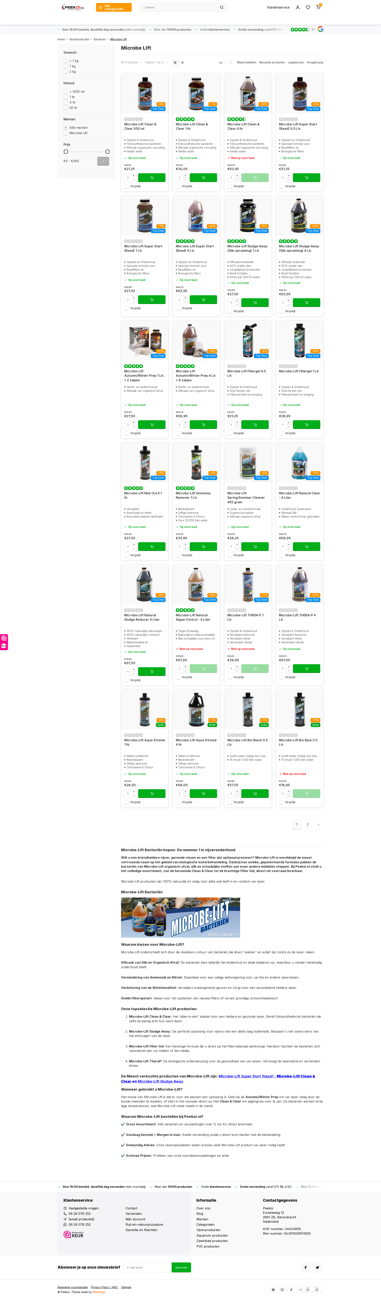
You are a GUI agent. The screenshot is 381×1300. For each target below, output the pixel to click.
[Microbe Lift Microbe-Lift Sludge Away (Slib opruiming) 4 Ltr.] (299, 215)
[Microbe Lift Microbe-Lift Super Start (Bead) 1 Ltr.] (144, 215)
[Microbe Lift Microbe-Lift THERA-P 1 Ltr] (248, 584)
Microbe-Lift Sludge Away (160, 1081)
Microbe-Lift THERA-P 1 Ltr (245, 617)
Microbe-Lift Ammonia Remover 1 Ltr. (193, 495)
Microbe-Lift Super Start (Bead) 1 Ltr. (143, 248)
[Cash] (291, 1290)
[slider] (66, 152)
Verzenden (134, 1214)
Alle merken (78, 128)
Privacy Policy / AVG (104, 1287)
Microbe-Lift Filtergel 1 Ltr (299, 371)
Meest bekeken (246, 62)
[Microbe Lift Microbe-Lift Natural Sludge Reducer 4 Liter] (144, 584)
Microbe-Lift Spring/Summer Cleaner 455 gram (246, 497)
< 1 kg (73, 61)
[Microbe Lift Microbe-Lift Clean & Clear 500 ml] (144, 93)
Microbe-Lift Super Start (240, 1076)
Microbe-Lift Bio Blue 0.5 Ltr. (298, 742)
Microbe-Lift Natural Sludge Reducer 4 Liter (142, 617)
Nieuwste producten (272, 62)
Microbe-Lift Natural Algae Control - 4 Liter (193, 617)
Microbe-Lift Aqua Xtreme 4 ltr (196, 742)
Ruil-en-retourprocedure (144, 1224)
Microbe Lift (118, 39)
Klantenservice (278, 7)
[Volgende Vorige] (318, 824)
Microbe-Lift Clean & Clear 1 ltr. (192, 126)
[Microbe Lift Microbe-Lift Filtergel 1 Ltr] (299, 340)
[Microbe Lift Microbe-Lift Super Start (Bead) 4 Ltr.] (196, 215)
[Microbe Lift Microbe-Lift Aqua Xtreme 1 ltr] (144, 709)
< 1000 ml (76, 92)
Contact (131, 1208)
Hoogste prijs (315, 62)
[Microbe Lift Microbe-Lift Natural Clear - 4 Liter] (299, 462)
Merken (202, 1219)
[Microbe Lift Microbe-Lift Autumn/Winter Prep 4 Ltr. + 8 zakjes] (196, 340)
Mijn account (135, 1219)
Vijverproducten (79, 39)
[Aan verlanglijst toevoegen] (162, 80)
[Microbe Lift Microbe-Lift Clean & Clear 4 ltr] (248, 93)
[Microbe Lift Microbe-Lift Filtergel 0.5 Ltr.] (248, 340)
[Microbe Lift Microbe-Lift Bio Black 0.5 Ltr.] (248, 709)
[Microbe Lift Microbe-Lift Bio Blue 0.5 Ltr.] (299, 709)
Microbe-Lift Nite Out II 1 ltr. (143, 495)
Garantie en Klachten (141, 1230)
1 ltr (72, 97)
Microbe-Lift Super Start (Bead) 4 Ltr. (195, 248)
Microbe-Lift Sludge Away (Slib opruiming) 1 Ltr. (247, 248)
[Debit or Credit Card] (319, 1290)
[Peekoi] (74, 7)
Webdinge (99, 1292)
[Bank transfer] (300, 1290)
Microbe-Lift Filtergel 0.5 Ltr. (246, 373)
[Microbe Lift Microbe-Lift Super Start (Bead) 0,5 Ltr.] (299, 93)
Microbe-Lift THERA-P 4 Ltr (297, 617)
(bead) (267, 1076)
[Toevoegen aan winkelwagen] (151, 177)
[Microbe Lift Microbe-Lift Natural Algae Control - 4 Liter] (196, 584)
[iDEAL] (273, 1290)
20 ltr (73, 108)
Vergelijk (135, 186)
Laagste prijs (296, 62)
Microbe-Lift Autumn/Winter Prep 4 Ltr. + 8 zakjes (196, 375)
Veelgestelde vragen (84, 1208)
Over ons (203, 1208)
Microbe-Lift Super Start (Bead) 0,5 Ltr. (298, 126)
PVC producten (207, 1246)
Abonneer (181, 1267)
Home (61, 39)
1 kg (72, 66)
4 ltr (72, 102)
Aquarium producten (212, 1235)
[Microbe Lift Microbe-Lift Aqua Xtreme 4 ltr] (196, 709)
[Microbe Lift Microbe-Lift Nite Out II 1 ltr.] (144, 462)
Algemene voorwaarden (73, 1287)
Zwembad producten (212, 1241)
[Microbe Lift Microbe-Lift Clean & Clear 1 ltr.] (196, 93)
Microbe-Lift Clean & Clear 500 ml (140, 126)
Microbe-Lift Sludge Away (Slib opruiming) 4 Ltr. (299, 248)
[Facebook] (306, 1267)
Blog (199, 1214)
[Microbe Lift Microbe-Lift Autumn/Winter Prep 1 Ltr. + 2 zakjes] (144, 340)
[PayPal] (310, 1290)
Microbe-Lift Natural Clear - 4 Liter (299, 495)
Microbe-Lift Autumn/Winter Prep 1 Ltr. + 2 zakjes (144, 375)
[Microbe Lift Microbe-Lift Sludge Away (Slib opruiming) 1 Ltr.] (248, 215)
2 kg (72, 72)
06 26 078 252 (80, 1214)
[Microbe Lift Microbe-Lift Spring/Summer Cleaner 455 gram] (248, 462)
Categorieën (205, 1224)
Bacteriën (100, 39)
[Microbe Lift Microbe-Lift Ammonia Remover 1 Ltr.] (196, 462)
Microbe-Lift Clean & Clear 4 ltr (243, 126)
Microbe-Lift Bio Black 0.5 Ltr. (247, 742)
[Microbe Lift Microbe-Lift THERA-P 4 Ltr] (299, 584)
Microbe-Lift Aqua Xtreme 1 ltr (144, 742)
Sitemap (126, 1287)
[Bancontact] (282, 1290)
